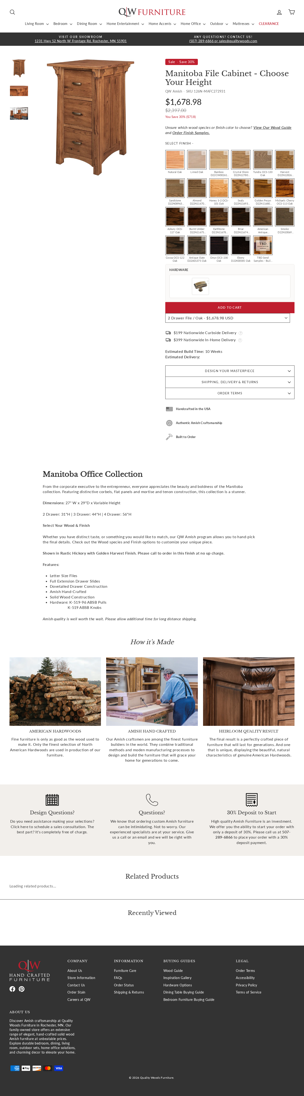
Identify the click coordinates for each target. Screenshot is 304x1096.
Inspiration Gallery (177, 978)
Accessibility (245, 978)
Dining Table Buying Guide (183, 992)
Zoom (182, 153)
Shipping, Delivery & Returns (230, 382)
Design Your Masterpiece (230, 371)
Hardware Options (177, 985)
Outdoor (217, 24)
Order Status (124, 985)
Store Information (81, 978)
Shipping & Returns (129, 992)
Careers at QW (78, 1000)
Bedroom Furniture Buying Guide (188, 1000)
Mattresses (242, 24)
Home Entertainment (123, 24)
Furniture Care (125, 971)
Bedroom (61, 24)
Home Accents (160, 24)
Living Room (35, 24)
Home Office (191, 24)
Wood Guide (173, 971)
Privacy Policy (246, 985)
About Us (74, 971)
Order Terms (230, 393)
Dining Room (87, 24)
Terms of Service (248, 992)
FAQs (118, 978)
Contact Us (76, 985)
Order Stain (76, 992)
